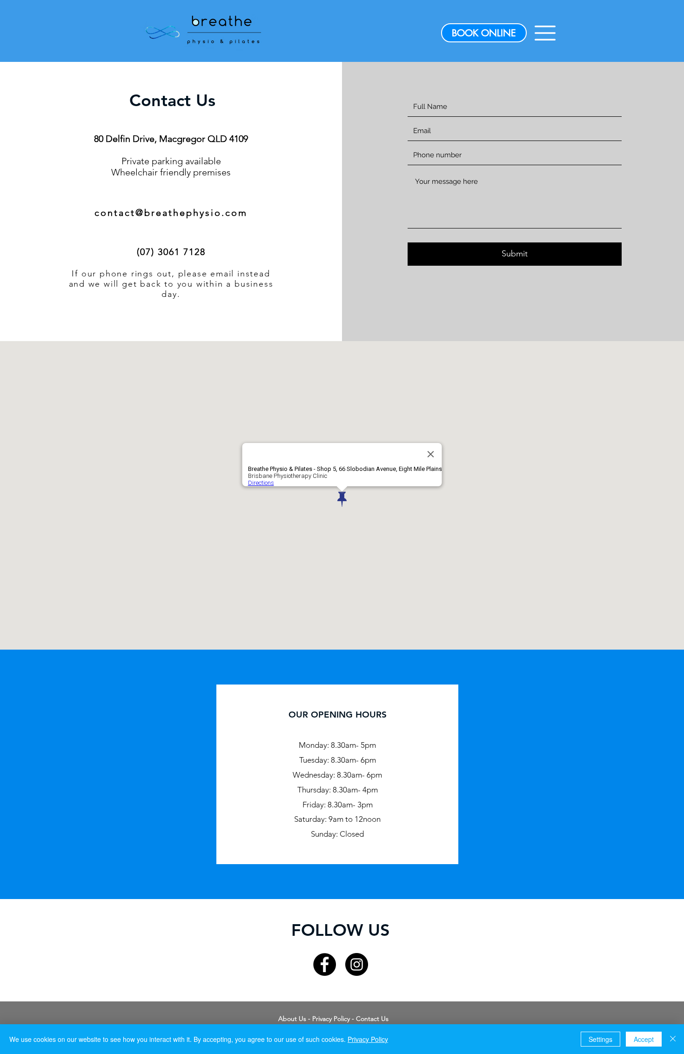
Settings (600, 1039)
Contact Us (372, 1018)
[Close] (672, 1039)
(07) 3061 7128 (171, 251)
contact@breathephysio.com (171, 212)
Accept (644, 1039)
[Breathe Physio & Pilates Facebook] (324, 964)
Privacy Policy (331, 1018)
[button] (545, 33)
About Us (292, 1018)
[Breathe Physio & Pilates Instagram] (356, 964)
